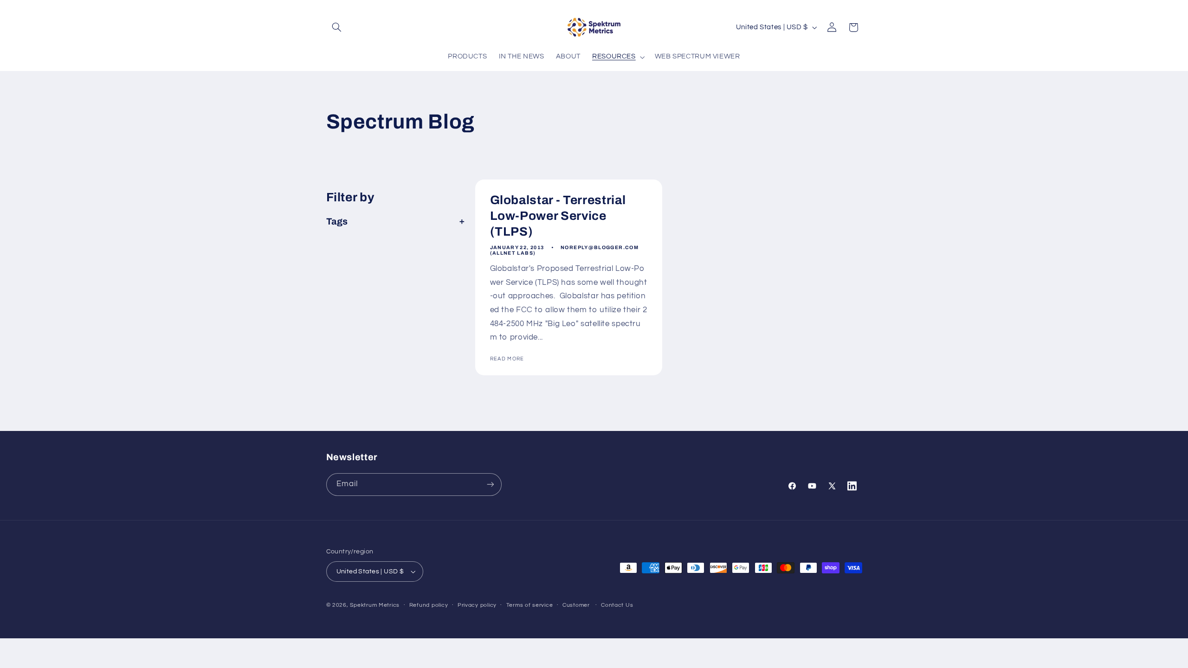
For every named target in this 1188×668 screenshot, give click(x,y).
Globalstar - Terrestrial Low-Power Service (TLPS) (558, 216)
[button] (337, 27)
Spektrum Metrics (375, 605)
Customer (576, 605)
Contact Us (617, 605)
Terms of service (529, 605)
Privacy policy (477, 605)
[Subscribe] (490, 484)
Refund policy (428, 605)
